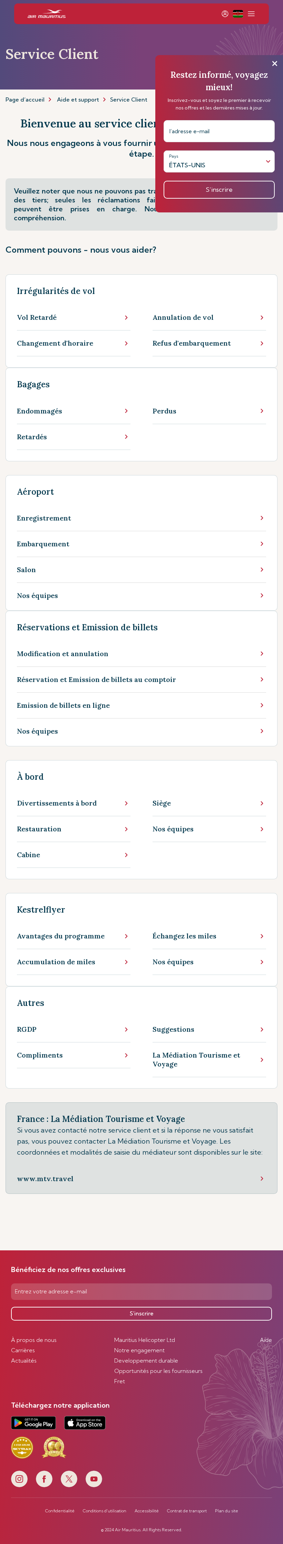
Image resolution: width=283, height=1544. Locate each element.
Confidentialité (60, 1511)
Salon (26, 569)
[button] (238, 14)
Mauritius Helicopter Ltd (144, 1339)
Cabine (28, 854)
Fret (119, 1381)
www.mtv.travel (45, 1178)
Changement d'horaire (55, 343)
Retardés (32, 436)
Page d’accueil (25, 99)
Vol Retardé (37, 317)
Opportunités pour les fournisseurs (158, 1370)
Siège (162, 803)
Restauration (39, 828)
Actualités (24, 1360)
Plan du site (226, 1511)
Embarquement (43, 543)
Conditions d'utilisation (104, 1511)
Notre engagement (139, 1350)
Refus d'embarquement (192, 343)
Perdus (164, 411)
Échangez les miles (184, 936)
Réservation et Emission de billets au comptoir (96, 679)
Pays (173, 156)
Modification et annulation (62, 653)
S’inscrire (142, 1313)
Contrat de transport (187, 1511)
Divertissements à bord (57, 803)
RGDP (27, 1029)
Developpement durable (146, 1360)
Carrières (23, 1350)
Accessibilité (147, 1511)
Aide (266, 1339)
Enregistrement (44, 518)
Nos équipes (37, 595)
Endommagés (39, 411)
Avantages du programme (61, 936)
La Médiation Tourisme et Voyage (196, 1059)
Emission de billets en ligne (63, 705)
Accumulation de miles (56, 961)
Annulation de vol (183, 317)
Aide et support (78, 99)
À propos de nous (34, 1339)
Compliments (40, 1055)
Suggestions (173, 1029)
